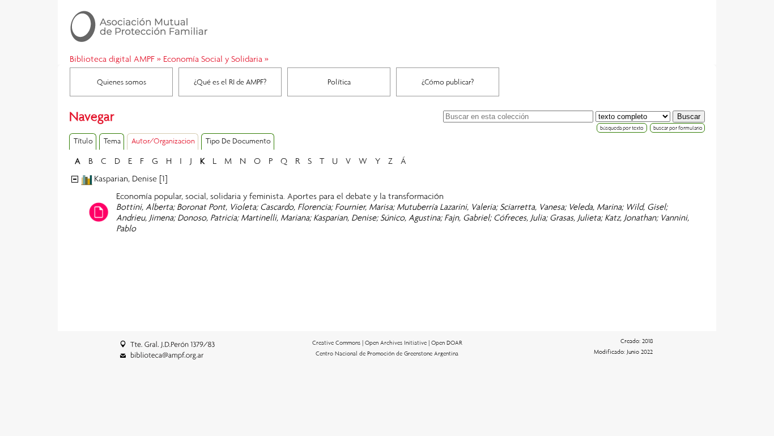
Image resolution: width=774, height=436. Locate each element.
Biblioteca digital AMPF (112, 58)
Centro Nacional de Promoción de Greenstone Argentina (387, 353)
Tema (112, 140)
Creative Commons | (338, 342)
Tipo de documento (238, 140)
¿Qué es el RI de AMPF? (230, 81)
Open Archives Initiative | (398, 342)
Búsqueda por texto (622, 128)
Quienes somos (121, 81)
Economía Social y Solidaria (212, 58)
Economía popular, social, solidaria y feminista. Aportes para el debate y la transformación (280, 196)
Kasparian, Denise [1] (131, 178)
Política (339, 81)
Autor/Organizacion (163, 140)
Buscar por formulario (678, 128)
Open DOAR (446, 342)
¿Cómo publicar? (448, 81)
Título (83, 140)
